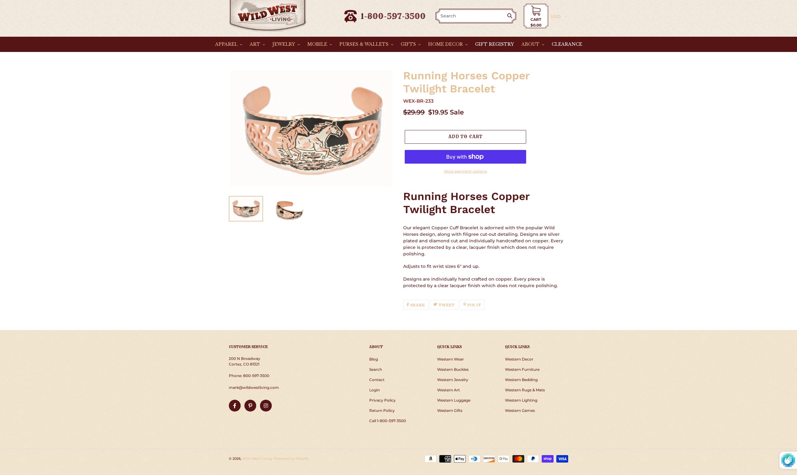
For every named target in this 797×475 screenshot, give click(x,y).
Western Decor (519, 359)
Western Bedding (521, 379)
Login (374, 390)
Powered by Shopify (291, 458)
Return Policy (382, 410)
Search (375, 369)
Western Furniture (522, 369)
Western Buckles (453, 369)
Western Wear (450, 359)
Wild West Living (257, 458)
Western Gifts (449, 410)
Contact (376, 379)
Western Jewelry (452, 379)
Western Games (520, 410)
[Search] (511, 16)
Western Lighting (521, 400)
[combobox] (471, 16)
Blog (373, 359)
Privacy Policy (382, 400)
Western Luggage (453, 400)
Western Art (448, 390)
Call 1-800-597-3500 (387, 420)
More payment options (465, 171)
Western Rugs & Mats (525, 390)
